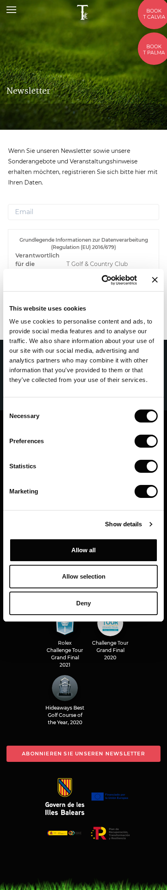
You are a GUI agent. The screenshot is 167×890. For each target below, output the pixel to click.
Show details (123, 524)
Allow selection (83, 576)
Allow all (83, 550)
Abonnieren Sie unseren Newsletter (83, 754)
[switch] (146, 441)
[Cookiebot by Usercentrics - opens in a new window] (103, 280)
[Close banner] (155, 280)
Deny (83, 603)
